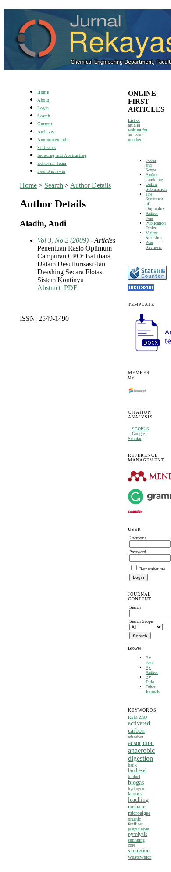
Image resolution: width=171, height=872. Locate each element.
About (43, 100)
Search (43, 115)
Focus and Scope (151, 165)
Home (43, 92)
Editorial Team (51, 163)
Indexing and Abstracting (61, 155)
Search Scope (141, 621)
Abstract (49, 287)
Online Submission (156, 187)
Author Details (90, 185)
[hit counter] (141, 289)
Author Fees (152, 216)
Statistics (46, 147)
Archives (45, 131)
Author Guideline (154, 177)
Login (43, 107)
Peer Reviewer (154, 245)
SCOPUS (140, 428)
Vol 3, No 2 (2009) (63, 240)
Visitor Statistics (154, 235)
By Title (150, 679)
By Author (152, 670)
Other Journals (153, 689)
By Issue (150, 660)
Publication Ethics (156, 225)
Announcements (52, 139)
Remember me (152, 569)
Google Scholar (136, 436)
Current (44, 123)
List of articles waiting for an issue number (137, 130)
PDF (70, 287)
